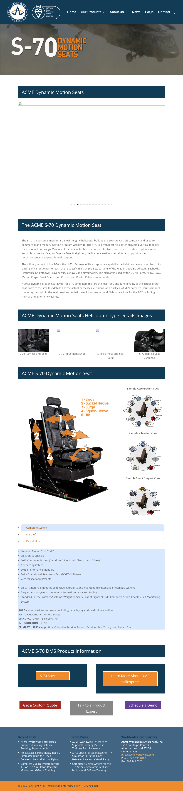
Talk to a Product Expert (91, 708)
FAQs (149, 12)
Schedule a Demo (142, 705)
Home (71, 12)
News (136, 12)
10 (99, 204)
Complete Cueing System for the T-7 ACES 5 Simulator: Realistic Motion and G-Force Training (40, 767)
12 (105, 204)
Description (33, 541)
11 (102, 204)
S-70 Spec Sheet (53, 675)
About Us (117, 12)
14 (111, 204)
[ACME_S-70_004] (91, 211)
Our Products (91, 12)
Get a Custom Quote (40, 705)
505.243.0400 (138, 758)
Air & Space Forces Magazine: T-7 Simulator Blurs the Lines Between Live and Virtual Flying (40, 756)
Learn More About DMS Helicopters (130, 678)
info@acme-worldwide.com (137, 754)
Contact (164, 12)
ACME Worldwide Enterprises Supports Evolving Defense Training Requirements (38, 745)
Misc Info (31, 534)
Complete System (36, 527)
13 (108, 204)
